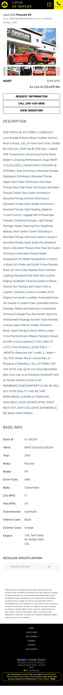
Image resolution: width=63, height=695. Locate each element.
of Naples (22, 4)
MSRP (7, 81)
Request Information (31, 96)
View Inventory (31, 110)
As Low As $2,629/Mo (45, 87)
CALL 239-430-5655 (31, 103)
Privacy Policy (23, 676)
